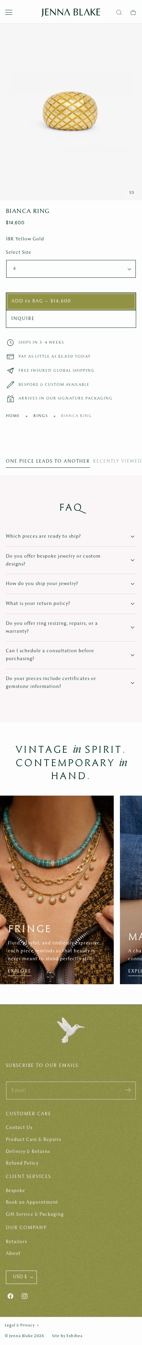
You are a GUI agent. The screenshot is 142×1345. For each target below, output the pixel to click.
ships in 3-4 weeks (41, 343)
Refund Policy (22, 1163)
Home (13, 416)
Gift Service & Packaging (35, 1214)
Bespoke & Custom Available (54, 385)
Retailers (16, 1242)
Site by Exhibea (67, 1336)
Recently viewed (117, 461)
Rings (40, 416)
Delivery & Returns (28, 1151)
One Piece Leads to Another (48, 461)
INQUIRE (23, 318)
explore (19, 971)
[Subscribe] (128, 1090)
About (13, 1253)
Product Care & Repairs (33, 1139)
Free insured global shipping (57, 371)
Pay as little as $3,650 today (55, 357)
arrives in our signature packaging (66, 398)
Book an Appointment (32, 1202)
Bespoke (15, 1190)
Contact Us (19, 1127)
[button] (9, 12)
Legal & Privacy (22, 1325)
